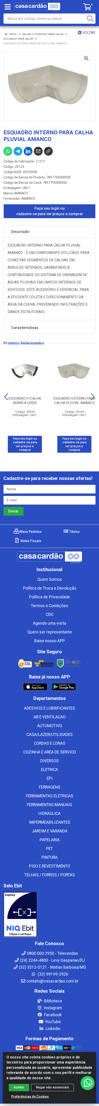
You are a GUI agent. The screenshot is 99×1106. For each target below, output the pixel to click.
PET (49, 848)
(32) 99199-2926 (52, 974)
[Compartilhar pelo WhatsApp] (7, 151)
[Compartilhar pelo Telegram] (18, 151)
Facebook (52, 1015)
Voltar (88, 32)
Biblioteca (52, 1001)
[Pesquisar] (90, 18)
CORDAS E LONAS (49, 743)
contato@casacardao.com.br (52, 981)
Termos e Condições (49, 605)
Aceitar (19, 1087)
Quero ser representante (49, 632)
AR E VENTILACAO (50, 717)
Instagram (52, 1008)
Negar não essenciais (52, 1087)
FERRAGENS (49, 787)
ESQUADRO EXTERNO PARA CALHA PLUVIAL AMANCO (74, 400)
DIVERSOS (49, 761)
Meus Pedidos (30, 531)
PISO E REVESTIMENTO (49, 866)
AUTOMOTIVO (49, 725)
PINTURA (49, 857)
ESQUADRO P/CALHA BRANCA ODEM (25, 400)
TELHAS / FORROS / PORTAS (49, 875)
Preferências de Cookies (30, 1096)
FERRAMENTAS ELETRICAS (49, 796)
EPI (49, 778)
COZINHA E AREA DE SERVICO (49, 752)
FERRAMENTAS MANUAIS (49, 804)
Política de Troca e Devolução (49, 588)
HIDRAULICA (49, 813)
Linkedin (52, 1028)
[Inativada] (49, 914)
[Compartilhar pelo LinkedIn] (28, 151)
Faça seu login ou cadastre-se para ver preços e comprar (49, 211)
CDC (49, 614)
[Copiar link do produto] (48, 151)
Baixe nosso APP (49, 641)
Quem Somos (49, 579)
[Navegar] (6, 397)
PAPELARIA (50, 840)
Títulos (74, 531)
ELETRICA (49, 769)
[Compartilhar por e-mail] (38, 151)
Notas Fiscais (30, 541)
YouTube (52, 1021)
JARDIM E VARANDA (49, 831)
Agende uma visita (49, 623)
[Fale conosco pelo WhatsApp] (87, 1083)
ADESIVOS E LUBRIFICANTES (49, 708)
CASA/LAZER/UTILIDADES (49, 734)
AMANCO (21, 193)
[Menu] (7, 7)
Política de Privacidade (49, 597)
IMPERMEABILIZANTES (49, 822)
